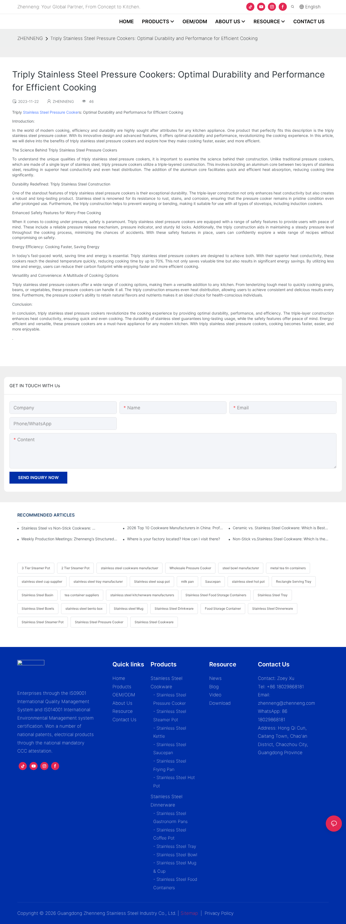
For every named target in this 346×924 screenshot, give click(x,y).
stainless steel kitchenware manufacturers (142, 595)
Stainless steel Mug (128, 608)
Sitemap (189, 913)
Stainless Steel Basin (37, 595)
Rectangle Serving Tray (293, 581)
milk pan (187, 581)
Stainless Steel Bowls (38, 608)
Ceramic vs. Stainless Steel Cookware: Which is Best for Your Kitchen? (281, 527)
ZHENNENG (30, 38)
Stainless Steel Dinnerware (272, 608)
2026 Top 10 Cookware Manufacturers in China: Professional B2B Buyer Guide (175, 527)
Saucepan (213, 581)
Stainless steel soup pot (152, 581)
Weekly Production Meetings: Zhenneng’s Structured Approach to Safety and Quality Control (69, 539)
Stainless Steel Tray (273, 595)
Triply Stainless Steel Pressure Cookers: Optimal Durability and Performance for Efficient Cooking (154, 38)
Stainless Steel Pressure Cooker (51, 112)
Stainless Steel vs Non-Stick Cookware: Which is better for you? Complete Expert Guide (59, 528)
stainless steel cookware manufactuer (129, 568)
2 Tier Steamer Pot (75, 568)
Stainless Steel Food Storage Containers (215, 595)
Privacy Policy (219, 913)
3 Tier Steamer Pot (36, 568)
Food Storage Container (223, 608)
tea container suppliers (82, 595)
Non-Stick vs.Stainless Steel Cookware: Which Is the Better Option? (281, 539)
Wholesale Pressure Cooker (190, 568)
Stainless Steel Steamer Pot (43, 622)
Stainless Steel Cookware (154, 622)
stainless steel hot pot (248, 581)
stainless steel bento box (83, 608)
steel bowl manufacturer (240, 568)
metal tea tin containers (288, 568)
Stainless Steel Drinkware (174, 608)
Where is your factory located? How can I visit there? (173, 539)
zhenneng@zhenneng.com (286, 703)
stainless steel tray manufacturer (98, 581)
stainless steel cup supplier (42, 581)
